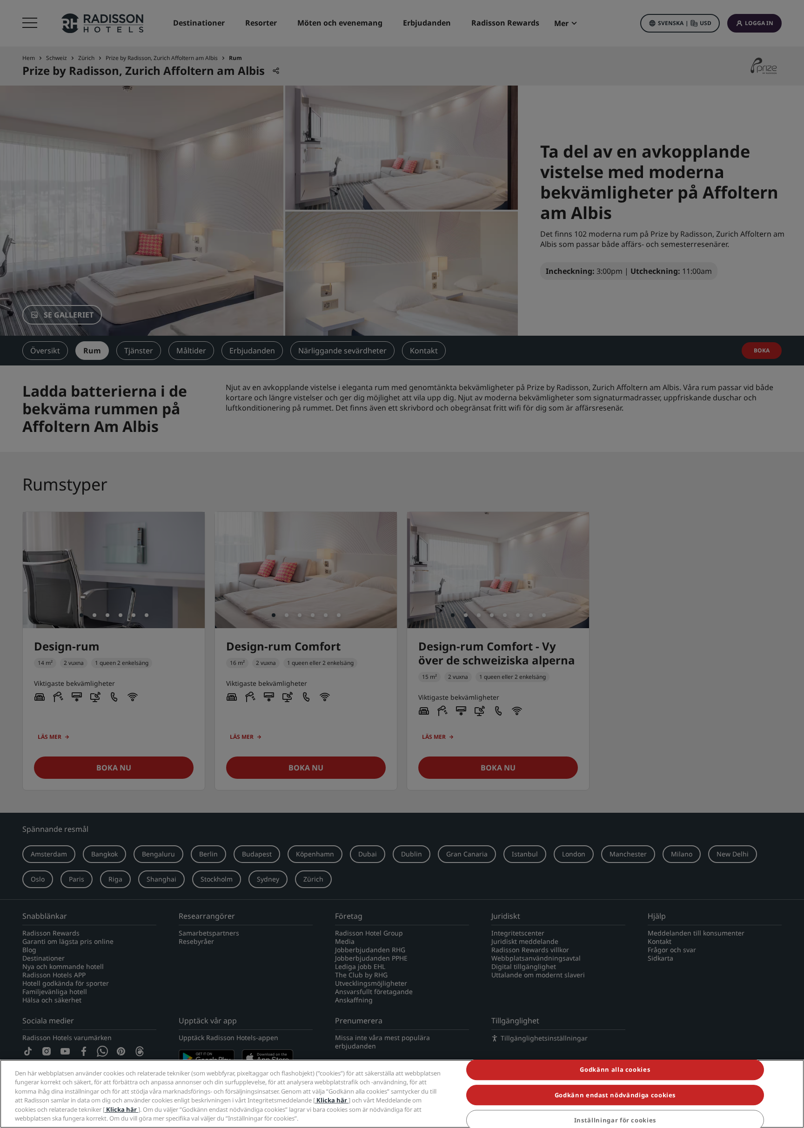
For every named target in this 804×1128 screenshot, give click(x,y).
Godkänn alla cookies (615, 1070)
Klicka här (331, 1100)
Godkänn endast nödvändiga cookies (615, 1095)
